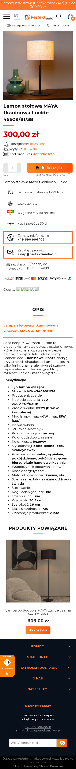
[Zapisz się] (62, 743)
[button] (5, 16)
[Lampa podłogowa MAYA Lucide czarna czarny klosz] (38, 571)
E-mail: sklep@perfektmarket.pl (38, 730)
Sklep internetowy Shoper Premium (38, 766)
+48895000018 (60, 25)
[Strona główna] (38, 16)
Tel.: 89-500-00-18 (38, 727)
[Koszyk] (70, 16)
